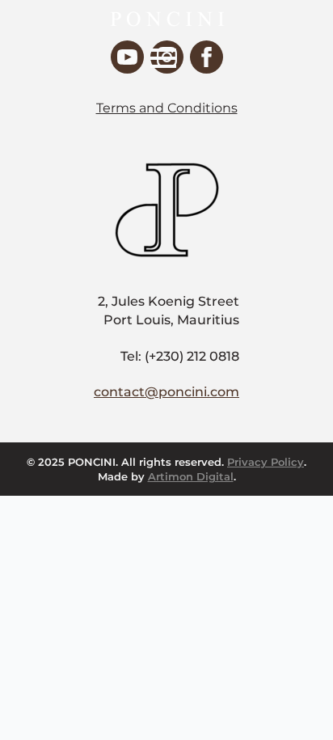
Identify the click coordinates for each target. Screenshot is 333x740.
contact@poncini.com (166, 392)
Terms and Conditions (167, 108)
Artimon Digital (191, 476)
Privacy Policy (265, 461)
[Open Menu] (163, 58)
